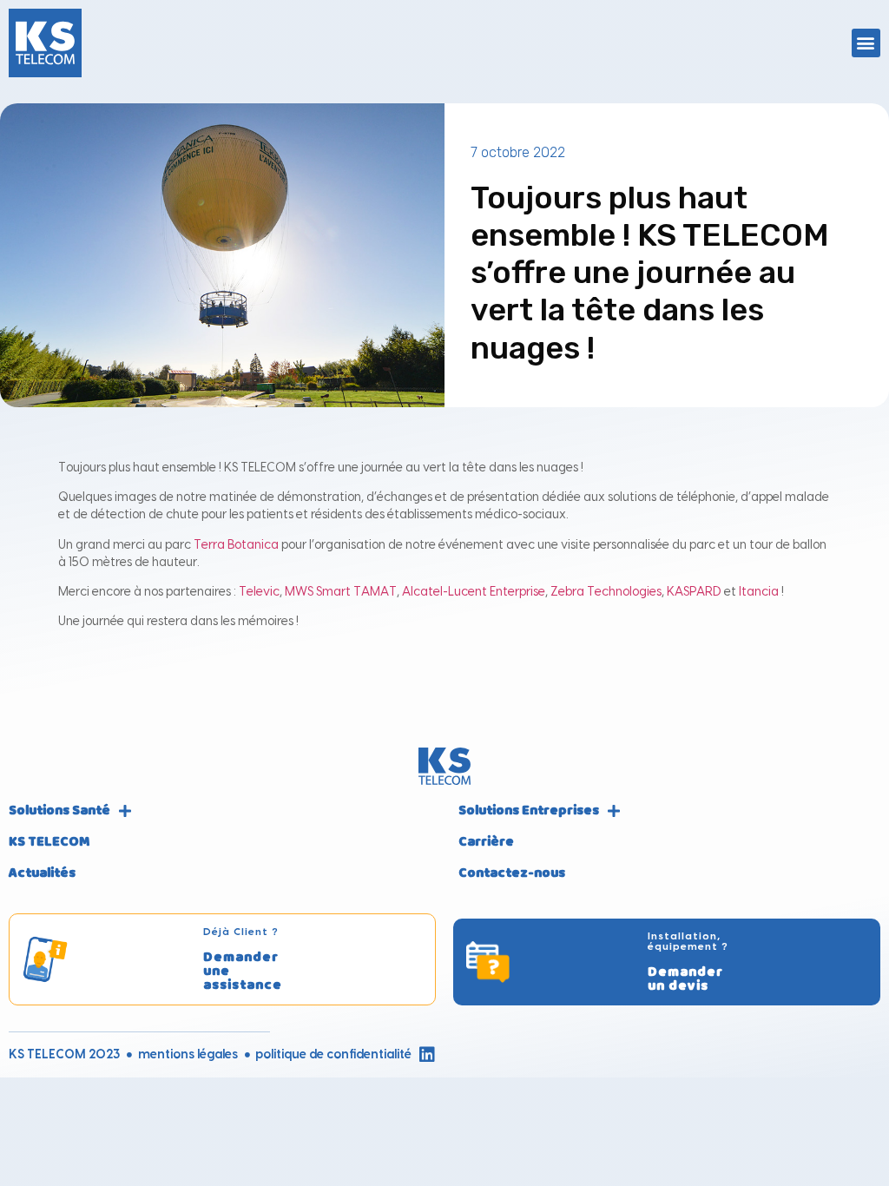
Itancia (759, 592)
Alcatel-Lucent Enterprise (473, 592)
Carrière (486, 842)
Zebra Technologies (606, 592)
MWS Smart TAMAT (341, 592)
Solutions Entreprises (528, 811)
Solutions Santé (59, 811)
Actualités (42, 873)
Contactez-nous (511, 873)
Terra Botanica (236, 545)
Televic (259, 592)
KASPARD (694, 592)
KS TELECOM (49, 842)
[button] (866, 43)
